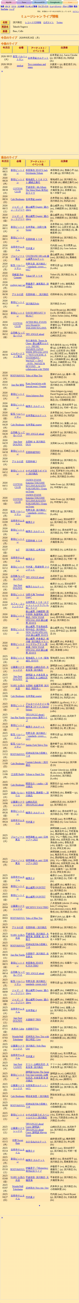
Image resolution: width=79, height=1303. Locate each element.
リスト (13, 6)
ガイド (7, 6)
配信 (75, 6)
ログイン (76, 11)
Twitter (60, 22)
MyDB (8, 2)
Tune (24, 2)
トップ (11, 9)
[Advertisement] (39, 113)
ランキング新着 (31, 6)
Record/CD (39, 2)
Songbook (55, 2)
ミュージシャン (55, 6)
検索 (2, 6)
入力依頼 (20, 6)
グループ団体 (68, 6)
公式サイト (48, 22)
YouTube (4, 9)
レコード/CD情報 (33, 22)
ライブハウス (43, 6)
